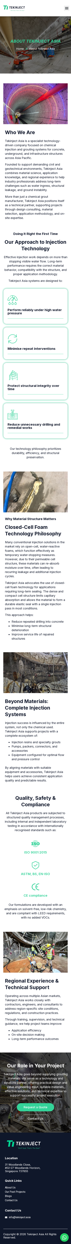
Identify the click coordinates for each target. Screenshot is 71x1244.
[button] (66, 8)
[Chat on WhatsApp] (64, 1237)
